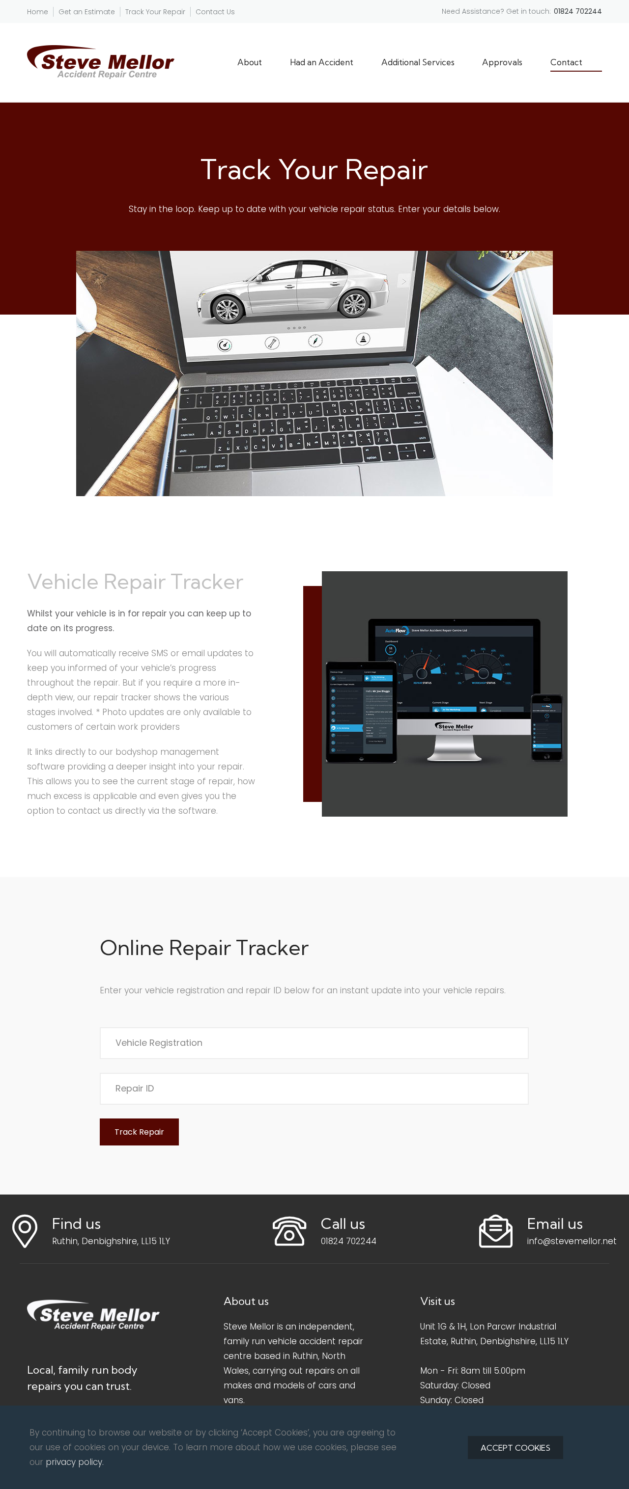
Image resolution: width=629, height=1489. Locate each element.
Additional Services (418, 62)
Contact (566, 62)
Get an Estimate (86, 12)
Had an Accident (321, 62)
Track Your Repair (155, 12)
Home (37, 12)
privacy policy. (75, 1462)
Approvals (502, 62)
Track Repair (139, 1132)
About (249, 62)
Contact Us (215, 12)
